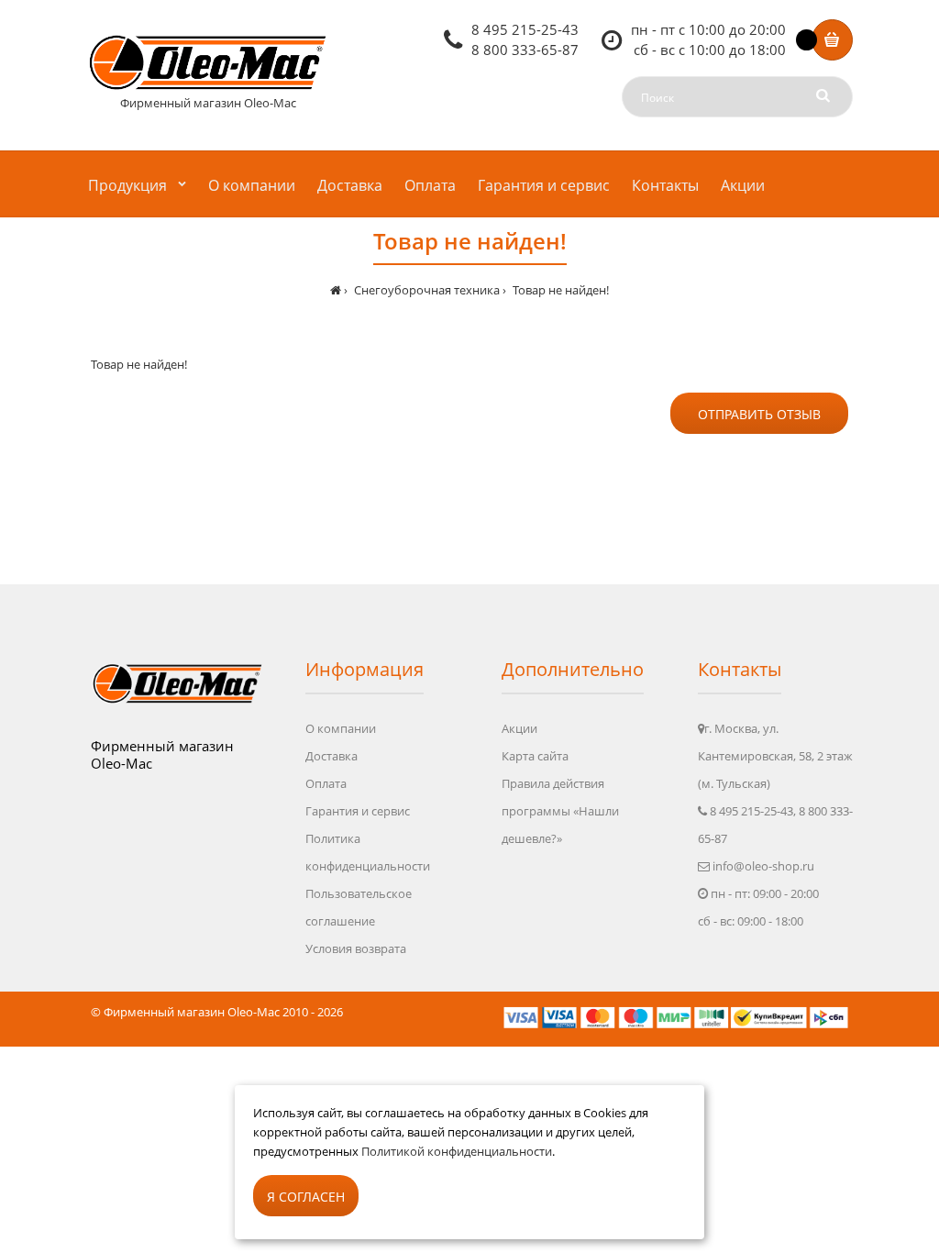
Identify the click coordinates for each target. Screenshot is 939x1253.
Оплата (326, 783)
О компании (340, 728)
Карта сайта (535, 756)
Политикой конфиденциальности (456, 1151)
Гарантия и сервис (357, 811)
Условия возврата (355, 948)
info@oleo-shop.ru (763, 866)
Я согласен (306, 1196)
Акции (519, 728)
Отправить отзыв (759, 414)
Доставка (331, 756)
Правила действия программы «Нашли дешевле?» (560, 811)
